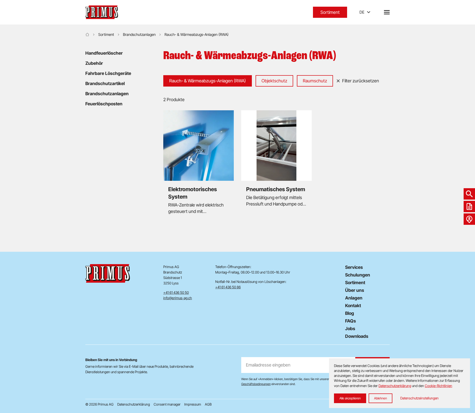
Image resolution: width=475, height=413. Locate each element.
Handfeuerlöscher (104, 53)
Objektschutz (274, 80)
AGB (208, 404)
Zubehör (94, 63)
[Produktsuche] (469, 194)
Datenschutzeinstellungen (419, 398)
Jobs (350, 328)
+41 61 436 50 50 (176, 292)
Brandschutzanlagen (139, 34)
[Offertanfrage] (469, 206)
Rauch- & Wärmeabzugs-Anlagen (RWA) (207, 80)
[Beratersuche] (469, 219)
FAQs (350, 320)
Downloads (356, 336)
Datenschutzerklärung (133, 404)
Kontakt (353, 305)
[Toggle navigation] (387, 12)
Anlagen (353, 297)
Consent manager (167, 404)
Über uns (354, 290)
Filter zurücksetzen (360, 80)
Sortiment (330, 12)
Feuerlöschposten (103, 103)
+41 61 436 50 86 (228, 287)
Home (87, 35)
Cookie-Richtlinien (438, 386)
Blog (349, 313)
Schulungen (357, 274)
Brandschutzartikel (105, 83)
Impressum (192, 404)
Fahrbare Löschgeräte (108, 73)
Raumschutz (315, 80)
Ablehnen (380, 398)
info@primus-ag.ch (177, 298)
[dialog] (399, 383)
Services (354, 267)
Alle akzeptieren (350, 398)
